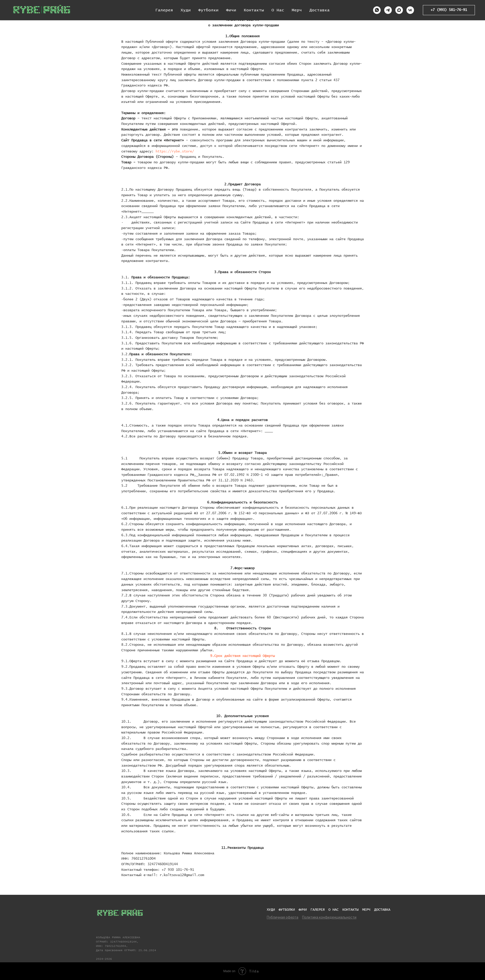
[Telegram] (388, 10)
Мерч (297, 10)
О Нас (278, 10)
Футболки (208, 10)
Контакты (254, 10)
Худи (186, 10)
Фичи (231, 10)
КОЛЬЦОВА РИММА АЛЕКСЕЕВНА (118, 937)
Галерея (164, 10)
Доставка (319, 10)
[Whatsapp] (377, 10)
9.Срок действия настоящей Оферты (242, 656)
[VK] (410, 10)
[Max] (399, 10)
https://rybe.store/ (175, 151)
